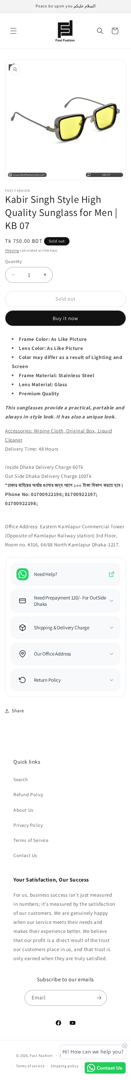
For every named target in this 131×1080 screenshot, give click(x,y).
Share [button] (18, 711)
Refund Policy (28, 795)
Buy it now (65, 318)
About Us (23, 810)
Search (20, 779)
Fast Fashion (41, 1055)
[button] (13, 31)
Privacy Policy (28, 825)
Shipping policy (65, 1066)
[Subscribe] (99, 998)
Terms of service (30, 1066)
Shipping (12, 250)
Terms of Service (31, 840)
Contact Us (25, 855)
